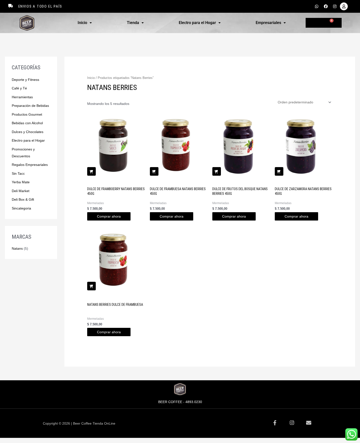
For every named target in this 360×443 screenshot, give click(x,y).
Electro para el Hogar (197, 22)
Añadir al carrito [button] (91, 171)
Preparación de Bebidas (30, 106)
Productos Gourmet (27, 114)
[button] (84, 22)
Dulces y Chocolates (27, 132)
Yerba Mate (21, 182)
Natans (17, 248)
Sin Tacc (18, 173)
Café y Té (19, 88)
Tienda (133, 22)
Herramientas (22, 97)
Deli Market (20, 191)
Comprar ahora (109, 216)
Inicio (82, 22)
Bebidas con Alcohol (27, 123)
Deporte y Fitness (25, 80)
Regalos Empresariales (30, 165)
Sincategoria (21, 208)
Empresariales (268, 22)
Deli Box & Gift (23, 199)
